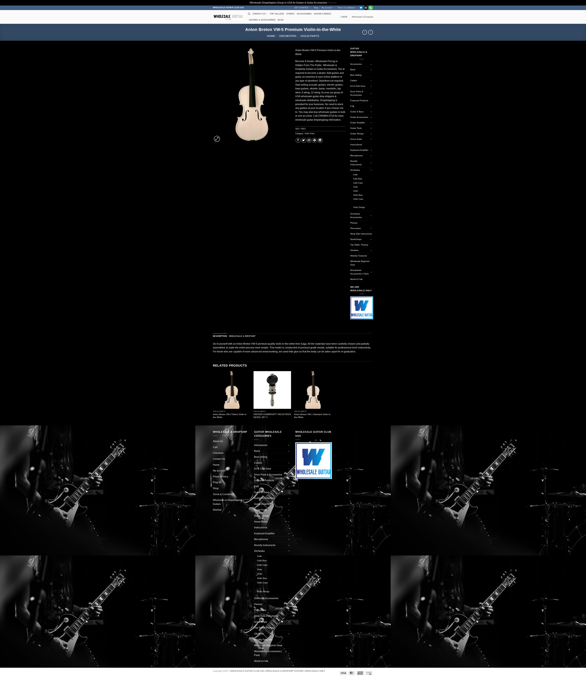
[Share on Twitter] (303, 140)
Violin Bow (357, 195)
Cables (353, 80)
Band (352, 69)
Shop (316, 8)
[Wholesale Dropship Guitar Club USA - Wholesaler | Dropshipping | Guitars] (228, 17)
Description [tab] (220, 336)
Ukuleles (354, 250)
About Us (218, 441)
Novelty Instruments (356, 163)
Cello (355, 175)
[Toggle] (371, 64)
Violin (355, 191)
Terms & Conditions (346, 8)
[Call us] (371, 7)
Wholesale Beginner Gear (360, 263)
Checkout (218, 453)
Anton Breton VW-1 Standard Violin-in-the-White (312, 415)
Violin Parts (309, 36)
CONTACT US (259, 14)
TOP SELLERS (277, 14)
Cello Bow (357, 179)
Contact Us (219, 459)
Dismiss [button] (332, 2)
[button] (344, 17)
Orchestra (287, 36)
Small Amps (356, 239)
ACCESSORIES (304, 14)
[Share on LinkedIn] (320, 140)
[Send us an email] (366, 7)
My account (327, 8)
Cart (215, 447)
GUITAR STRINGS (322, 14)
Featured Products (359, 100)
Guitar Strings (357, 133)
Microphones (356, 155)
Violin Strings (359, 207)
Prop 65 (217, 482)
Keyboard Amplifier (359, 150)
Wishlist (217, 510)
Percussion (355, 228)
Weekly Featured (358, 255)
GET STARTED (301, 8)
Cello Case (358, 183)
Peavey (353, 223)
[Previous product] (370, 32)
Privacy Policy (220, 476)
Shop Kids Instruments (361, 234)
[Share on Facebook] (298, 140)
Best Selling (356, 75)
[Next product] (364, 32)
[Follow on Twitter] (361, 7)
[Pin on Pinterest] (314, 140)
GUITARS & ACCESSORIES (262, 20)
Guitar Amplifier (357, 122)
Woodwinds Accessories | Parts (359, 272)
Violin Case (358, 199)
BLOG (281, 20)
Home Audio (356, 139)
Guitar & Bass (357, 111)
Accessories (356, 64)
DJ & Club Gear (357, 86)
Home (271, 36)
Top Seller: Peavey (359, 245)
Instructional (356, 144)
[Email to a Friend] (309, 140)
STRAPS (290, 14)
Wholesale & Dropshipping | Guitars (228, 502)
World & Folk (356, 279)
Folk (352, 106)
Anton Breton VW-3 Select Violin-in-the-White (230, 415)
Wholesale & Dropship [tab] (242, 336)
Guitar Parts (356, 128)
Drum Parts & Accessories (356, 93)
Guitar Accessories (359, 117)
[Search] (249, 14)
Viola (355, 187)
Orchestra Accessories (356, 216)
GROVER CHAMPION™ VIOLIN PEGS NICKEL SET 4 (272, 415)
